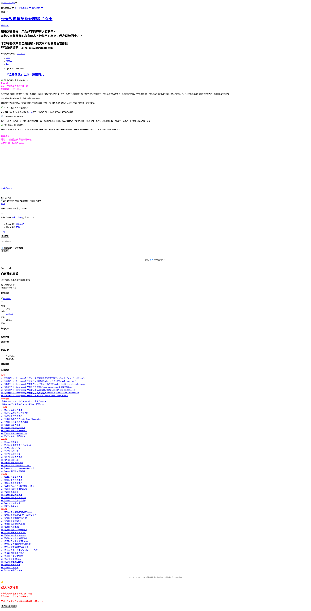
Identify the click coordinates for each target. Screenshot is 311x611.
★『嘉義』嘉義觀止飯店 (11, 483)
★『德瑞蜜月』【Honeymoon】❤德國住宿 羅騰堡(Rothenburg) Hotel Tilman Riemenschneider (39, 381)
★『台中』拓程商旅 (9, 451)
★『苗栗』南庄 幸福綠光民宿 (14, 434)
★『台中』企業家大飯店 (11, 457)
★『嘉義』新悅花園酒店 (11, 480)
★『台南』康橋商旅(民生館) (13, 501)
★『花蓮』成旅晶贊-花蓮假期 (14, 538)
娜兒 (3, 204)
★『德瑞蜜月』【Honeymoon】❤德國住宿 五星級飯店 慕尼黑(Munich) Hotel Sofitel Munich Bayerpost (43, 384)
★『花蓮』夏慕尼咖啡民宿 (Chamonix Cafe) (19, 550)
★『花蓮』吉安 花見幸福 (12, 556)
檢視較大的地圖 (6, 188)
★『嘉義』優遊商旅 (9, 492)
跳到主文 (5, 26)
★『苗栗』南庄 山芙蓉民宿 (13, 436)
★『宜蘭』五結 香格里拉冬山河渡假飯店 (18, 515)
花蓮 (18, 227)
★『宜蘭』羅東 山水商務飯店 (14, 530)
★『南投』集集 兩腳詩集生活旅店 (16, 466)
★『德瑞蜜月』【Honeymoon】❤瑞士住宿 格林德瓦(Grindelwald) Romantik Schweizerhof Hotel (40, 393)
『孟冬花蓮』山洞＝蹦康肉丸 (25, 74)
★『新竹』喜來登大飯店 (11, 410)
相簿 (8, 58)
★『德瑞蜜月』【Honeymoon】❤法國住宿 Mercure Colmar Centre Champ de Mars (34, 396)
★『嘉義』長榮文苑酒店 (11, 477)
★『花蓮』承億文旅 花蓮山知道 (15, 541)
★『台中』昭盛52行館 (10, 448)
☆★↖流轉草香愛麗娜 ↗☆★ (26, 19)
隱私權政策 (169, 577)
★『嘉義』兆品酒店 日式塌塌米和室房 (18, 486)
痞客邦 (14, 217)
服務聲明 (178, 577)
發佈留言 (5, 251)
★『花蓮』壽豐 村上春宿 (12, 562)
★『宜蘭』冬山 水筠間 (11, 521)
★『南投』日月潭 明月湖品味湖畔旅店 (18, 468)
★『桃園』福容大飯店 (10, 425)
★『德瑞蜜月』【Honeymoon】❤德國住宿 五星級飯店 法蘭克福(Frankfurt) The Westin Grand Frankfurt (43, 378)
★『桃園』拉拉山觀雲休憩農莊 (14, 422)
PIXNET (137, 577)
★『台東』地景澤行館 (10, 565)
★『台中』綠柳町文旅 (10, 454)
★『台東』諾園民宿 (9, 568)
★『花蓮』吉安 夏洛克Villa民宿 (14, 547)
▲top (3, 231)
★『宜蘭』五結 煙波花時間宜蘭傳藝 (17, 512)
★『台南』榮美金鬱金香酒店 (13, 498)
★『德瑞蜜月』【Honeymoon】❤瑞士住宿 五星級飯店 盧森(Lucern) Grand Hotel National (38, 390)
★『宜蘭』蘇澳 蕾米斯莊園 (13, 524)
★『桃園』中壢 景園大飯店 (13, 428)
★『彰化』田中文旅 (9, 460)
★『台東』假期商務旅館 (11, 570)
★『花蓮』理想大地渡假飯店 (13, 536)
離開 (14, 606)
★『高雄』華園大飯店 (10, 503)
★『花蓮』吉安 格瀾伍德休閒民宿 (16, 544)
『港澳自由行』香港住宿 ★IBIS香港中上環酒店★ (22, 404)
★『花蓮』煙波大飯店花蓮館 (13, 533)
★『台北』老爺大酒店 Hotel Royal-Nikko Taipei (21, 419)
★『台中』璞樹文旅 (9, 442)
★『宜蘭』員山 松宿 (10, 527)
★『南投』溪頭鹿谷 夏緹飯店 (14, 471)
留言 (20, 217)
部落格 (9, 61)
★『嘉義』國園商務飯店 (11, 495)
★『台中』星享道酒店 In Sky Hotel (16, 445)
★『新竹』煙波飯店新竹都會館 (14, 413)
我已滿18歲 (6, 606)
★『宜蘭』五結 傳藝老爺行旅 (14, 518)
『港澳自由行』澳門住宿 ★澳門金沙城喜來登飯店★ (23, 401)
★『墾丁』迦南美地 (9, 506)
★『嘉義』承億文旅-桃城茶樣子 (15, 489)
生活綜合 (21, 54)
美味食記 (20, 224)
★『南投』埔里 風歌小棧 (12, 463)
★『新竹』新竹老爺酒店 (11, 416)
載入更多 (5, 236)
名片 (8, 64)
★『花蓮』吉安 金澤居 (11, 559)
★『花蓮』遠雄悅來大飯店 (12, 553)
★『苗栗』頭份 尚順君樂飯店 (14, 431)
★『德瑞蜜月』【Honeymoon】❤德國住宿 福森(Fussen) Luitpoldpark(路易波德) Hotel (36, 387)
